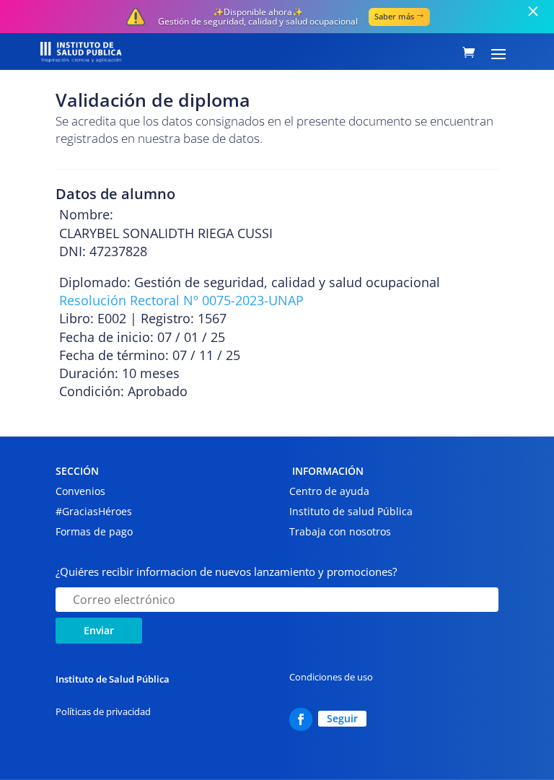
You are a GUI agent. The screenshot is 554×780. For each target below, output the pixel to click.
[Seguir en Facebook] (300, 719)
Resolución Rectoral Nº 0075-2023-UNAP (181, 300)
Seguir (342, 718)
